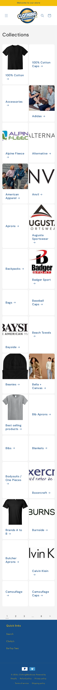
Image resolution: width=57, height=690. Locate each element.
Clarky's (10, 641)
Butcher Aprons (11, 560)
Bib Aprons (40, 414)
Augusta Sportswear (40, 237)
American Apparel (12, 196)
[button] (6, 15)
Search (9, 634)
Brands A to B (14, 532)
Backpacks (13, 269)
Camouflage (14, 592)
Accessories (14, 101)
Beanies (11, 384)
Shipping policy (38, 683)
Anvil (35, 194)
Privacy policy (40, 678)
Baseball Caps (38, 302)
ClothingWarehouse (27, 674)
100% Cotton (15, 75)
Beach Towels (41, 333)
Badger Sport (41, 280)
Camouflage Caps (40, 593)
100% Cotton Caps (41, 64)
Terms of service (22, 683)
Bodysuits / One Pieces (14, 478)
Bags (9, 302)
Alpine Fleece (15, 153)
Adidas (37, 116)
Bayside (11, 347)
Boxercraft (39, 493)
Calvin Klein (40, 571)
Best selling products (14, 427)
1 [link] (7, 616)
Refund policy (26, 678)
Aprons (11, 226)
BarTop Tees (12, 648)
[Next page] (49, 616)
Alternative (40, 153)
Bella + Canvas (37, 386)
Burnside (38, 530)
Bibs (9, 448)
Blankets (38, 448)
